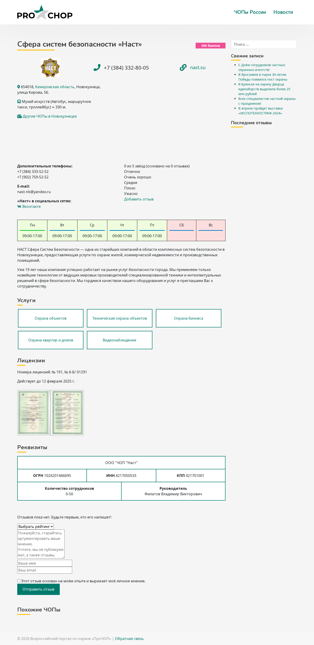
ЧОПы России (250, 12)
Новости (283, 12)
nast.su (198, 67)
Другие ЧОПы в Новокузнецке (50, 116)
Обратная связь (129, 638)
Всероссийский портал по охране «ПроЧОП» (70, 638)
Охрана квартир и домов (50, 340)
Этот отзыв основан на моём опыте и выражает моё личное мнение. (83, 580)
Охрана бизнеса (188, 318)
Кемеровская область (54, 86)
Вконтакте (31, 206)
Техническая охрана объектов (119, 318)
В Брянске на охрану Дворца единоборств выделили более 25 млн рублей (264, 89)
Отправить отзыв (38, 589)
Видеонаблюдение (119, 340)
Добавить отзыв (139, 199)
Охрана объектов (50, 318)
